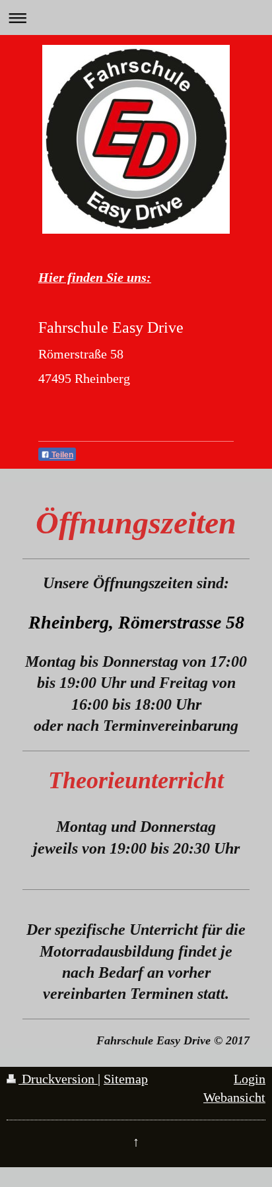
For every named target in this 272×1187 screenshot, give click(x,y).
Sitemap (126, 1079)
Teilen (61, 454)
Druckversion (58, 1079)
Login (249, 1079)
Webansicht (234, 1097)
